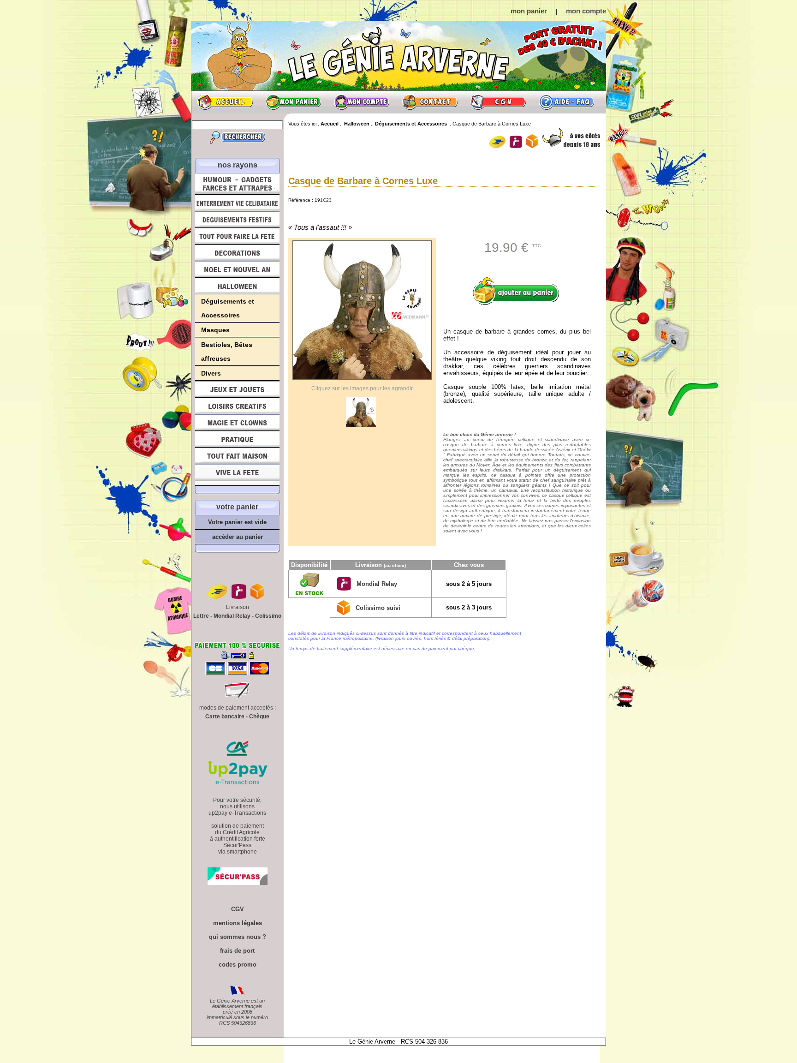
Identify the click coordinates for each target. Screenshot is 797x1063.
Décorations (237, 253)
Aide (566, 102)
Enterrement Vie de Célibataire (237, 203)
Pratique (237, 439)
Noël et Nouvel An (237, 269)
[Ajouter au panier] (519, 291)
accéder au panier (237, 536)
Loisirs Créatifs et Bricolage (237, 406)
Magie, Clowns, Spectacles (237, 422)
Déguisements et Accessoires (227, 308)
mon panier (529, 11)
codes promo (237, 964)
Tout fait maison (237, 456)
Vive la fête (237, 475)
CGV (498, 102)
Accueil (225, 102)
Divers (211, 373)
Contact (430, 102)
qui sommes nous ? (237, 936)
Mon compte (361, 102)
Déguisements (237, 219)
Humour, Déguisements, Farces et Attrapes (237, 183)
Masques (215, 330)
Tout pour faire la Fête (237, 236)
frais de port (237, 950)
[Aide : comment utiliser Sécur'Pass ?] (238, 882)
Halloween (237, 286)
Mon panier (293, 102)
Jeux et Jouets (237, 389)
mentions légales (237, 923)
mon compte (586, 11)
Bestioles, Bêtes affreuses (226, 351)
